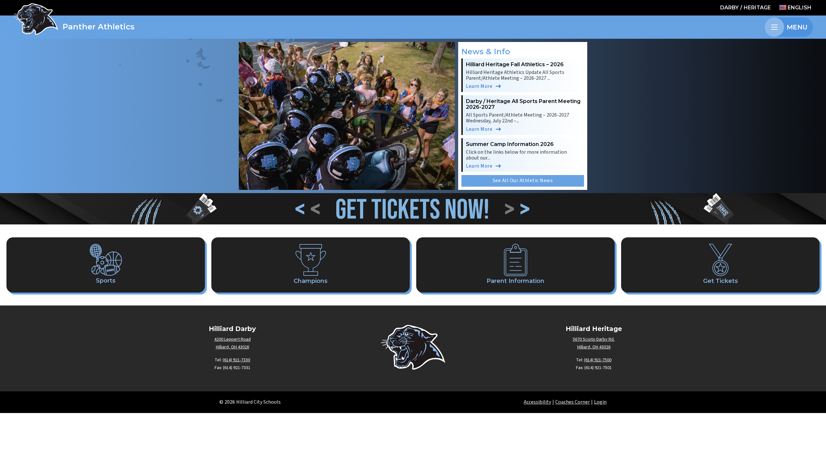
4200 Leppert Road (232, 339)
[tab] (330, 181)
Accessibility (537, 402)
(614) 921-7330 (236, 360)
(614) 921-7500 (597, 360)
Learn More (479, 86)
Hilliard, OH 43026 (232, 347)
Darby (729, 8)
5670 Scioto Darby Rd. (594, 339)
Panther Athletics (99, 26)
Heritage (757, 8)
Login (600, 402)
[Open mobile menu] (774, 27)
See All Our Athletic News (523, 180)
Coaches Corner (572, 402)
